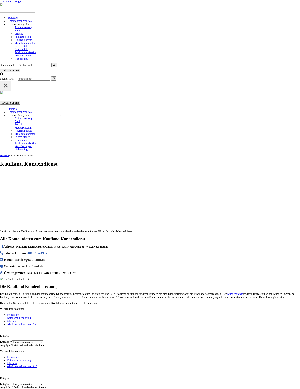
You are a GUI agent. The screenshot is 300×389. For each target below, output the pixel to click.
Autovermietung (23, 27)
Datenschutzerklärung (19, 317)
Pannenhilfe (21, 49)
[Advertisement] (150, 195)
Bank (17, 30)
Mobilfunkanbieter (25, 43)
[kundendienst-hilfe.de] (17, 11)
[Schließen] (5, 86)
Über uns (12, 321)
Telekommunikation (25, 52)
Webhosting (21, 58)
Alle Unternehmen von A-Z (22, 324)
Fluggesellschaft (23, 36)
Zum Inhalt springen (11, 1)
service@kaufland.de (30, 260)
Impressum (13, 314)
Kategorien (6, 341)
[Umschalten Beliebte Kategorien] (60, 115)
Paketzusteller (22, 46)
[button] (31, 24)
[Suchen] (54, 65)
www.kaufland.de (30, 266)
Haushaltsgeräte (23, 39)
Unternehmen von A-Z (20, 20)
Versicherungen (23, 55)
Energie (19, 33)
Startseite (13, 17)
